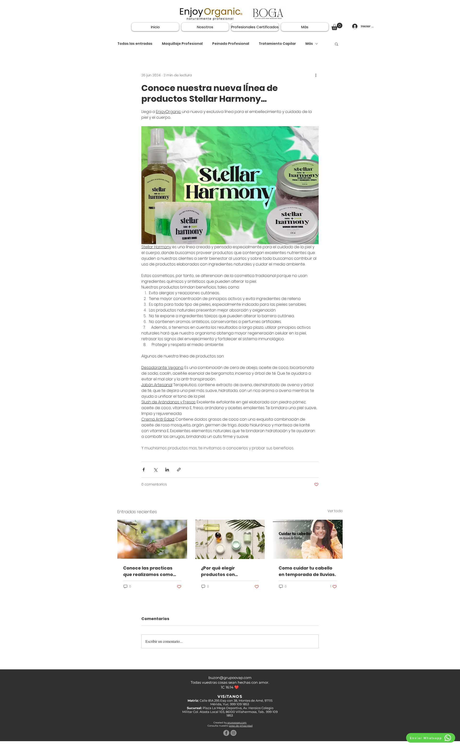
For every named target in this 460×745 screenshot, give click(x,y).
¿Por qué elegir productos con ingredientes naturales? (228, 571)
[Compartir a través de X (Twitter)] (155, 469)
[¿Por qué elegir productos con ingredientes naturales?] (230, 539)
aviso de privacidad (241, 725)
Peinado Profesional (230, 44)
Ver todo (335, 510)
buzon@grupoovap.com (230, 677)
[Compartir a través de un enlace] (179, 469)
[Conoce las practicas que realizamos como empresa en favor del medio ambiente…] (152, 539)
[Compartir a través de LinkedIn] (167, 469)
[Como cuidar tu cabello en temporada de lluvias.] (308, 539)
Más (309, 44)
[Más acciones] (316, 75)
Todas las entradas (134, 44)
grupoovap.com (237, 722)
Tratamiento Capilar (277, 44)
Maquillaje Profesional (182, 44)
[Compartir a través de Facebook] (143, 469)
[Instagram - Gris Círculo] (233, 733)
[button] (336, 26)
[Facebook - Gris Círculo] (226, 733)
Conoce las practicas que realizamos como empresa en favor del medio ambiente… (148, 571)
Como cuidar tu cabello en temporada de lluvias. (307, 571)
